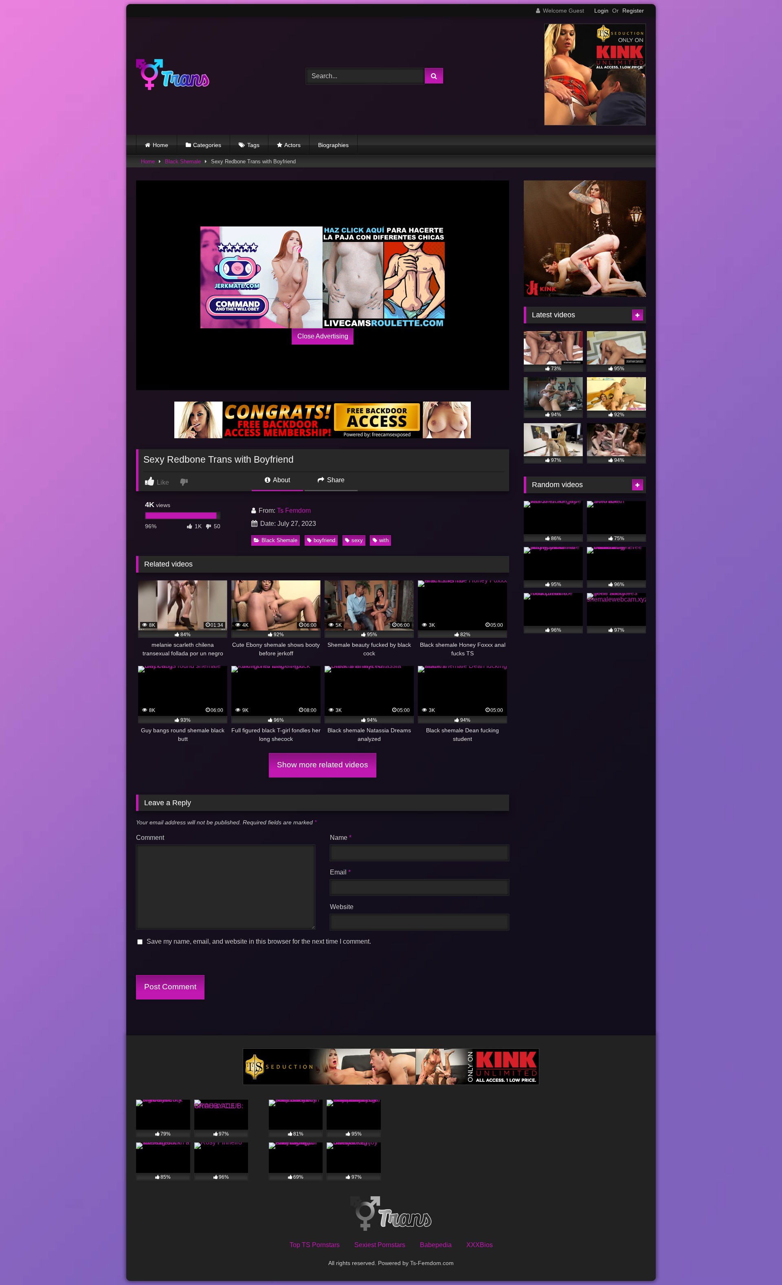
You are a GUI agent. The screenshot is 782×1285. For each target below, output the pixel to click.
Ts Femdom (294, 510)
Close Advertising (322, 336)
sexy (357, 540)
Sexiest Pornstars (379, 1244)
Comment (150, 837)
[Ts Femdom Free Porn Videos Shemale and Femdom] (172, 76)
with (384, 540)
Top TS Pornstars (315, 1244)
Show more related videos (322, 764)
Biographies (333, 145)
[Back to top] (757, 1261)
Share (335, 480)
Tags (253, 145)
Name (340, 837)
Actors (292, 145)
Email (340, 872)
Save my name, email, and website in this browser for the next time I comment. (259, 941)
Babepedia (436, 1244)
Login (601, 10)
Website (342, 906)
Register (633, 10)
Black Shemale (183, 161)
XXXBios (479, 1244)
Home (160, 145)
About (281, 480)
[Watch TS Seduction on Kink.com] (595, 123)
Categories (207, 145)
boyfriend (324, 540)
